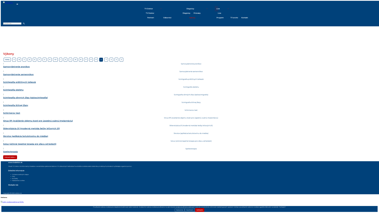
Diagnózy (186, 13)
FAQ (13, 176)
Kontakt (244, 18)
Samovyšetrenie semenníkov (18, 74)
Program (220, 18)
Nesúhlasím (189, 210)
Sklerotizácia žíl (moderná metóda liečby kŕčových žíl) (31, 128)
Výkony (192, 18)
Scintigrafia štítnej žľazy (15, 105)
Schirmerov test (11, 113)
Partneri (150, 18)
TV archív (234, 18)
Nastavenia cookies (18, 180)
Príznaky (197, 13)
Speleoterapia (10, 151)
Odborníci (167, 18)
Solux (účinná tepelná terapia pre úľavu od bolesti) (29, 144)
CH (55, 59)
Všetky (7, 59)
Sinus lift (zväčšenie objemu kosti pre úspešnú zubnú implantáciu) (38, 121)
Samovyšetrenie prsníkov (16, 66)
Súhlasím (200, 210)
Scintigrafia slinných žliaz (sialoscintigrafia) (25, 97)
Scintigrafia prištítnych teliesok (19, 82)
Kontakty (15, 178)
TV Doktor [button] (148, 9)
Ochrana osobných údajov (20, 174)
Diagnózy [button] (190, 9)
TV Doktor (150, 13)
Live (219, 13)
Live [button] (218, 9)
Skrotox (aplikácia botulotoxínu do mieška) (25, 136)
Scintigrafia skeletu (13, 90)
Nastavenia (179, 210)
